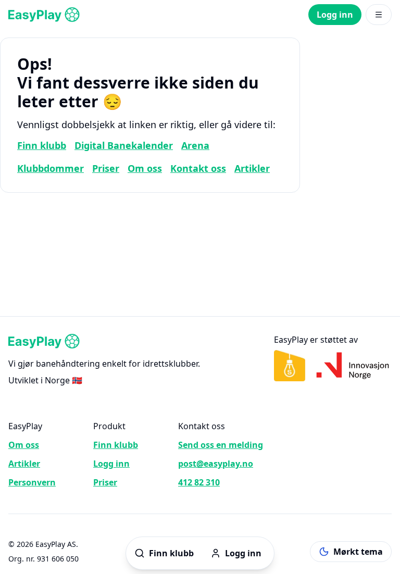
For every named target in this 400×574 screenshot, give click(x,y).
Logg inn (335, 14)
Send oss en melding (220, 445)
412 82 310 (199, 482)
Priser (105, 168)
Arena (195, 145)
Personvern (32, 482)
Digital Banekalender (123, 145)
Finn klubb (41, 145)
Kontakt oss (198, 168)
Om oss (145, 168)
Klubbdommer (50, 168)
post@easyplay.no (215, 463)
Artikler (252, 168)
